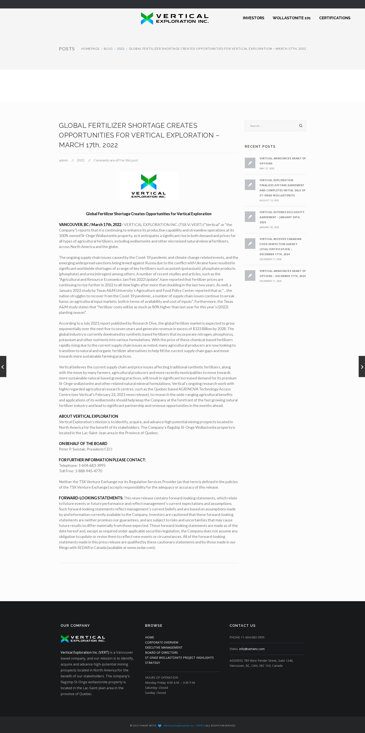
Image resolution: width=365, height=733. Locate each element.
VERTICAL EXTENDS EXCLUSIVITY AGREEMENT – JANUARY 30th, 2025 (282, 217)
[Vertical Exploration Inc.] (165, 18)
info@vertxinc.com (252, 649)
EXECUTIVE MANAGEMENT (163, 647)
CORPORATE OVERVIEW (161, 642)
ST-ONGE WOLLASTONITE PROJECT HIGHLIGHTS (179, 658)
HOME (149, 637)
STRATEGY (152, 663)
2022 (121, 48)
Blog (108, 48)
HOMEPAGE (90, 48)
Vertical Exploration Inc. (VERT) (85, 652)
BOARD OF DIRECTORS (161, 652)
